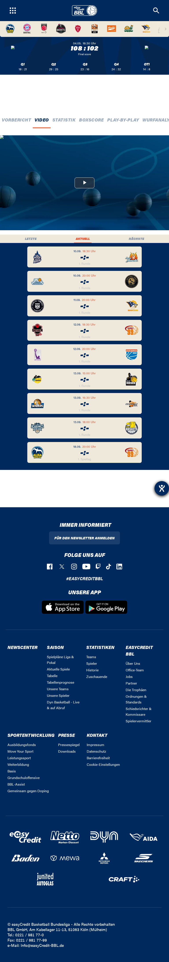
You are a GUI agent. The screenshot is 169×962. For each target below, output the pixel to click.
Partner (131, 683)
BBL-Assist (16, 784)
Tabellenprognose (60, 682)
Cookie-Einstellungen (103, 764)
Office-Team (135, 669)
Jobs (129, 676)
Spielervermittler (138, 720)
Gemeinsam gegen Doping (28, 790)
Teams (91, 656)
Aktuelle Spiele (58, 669)
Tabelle (52, 675)
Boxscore (91, 119)
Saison (55, 647)
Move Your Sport (20, 751)
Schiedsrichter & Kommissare (139, 711)
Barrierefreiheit (98, 757)
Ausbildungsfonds (21, 744)
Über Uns (133, 663)
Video (42, 119)
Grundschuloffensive (23, 777)
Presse (66, 735)
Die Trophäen (136, 689)
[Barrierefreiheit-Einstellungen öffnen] (161, 488)
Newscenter (22, 647)
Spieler (91, 663)
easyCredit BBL (139, 650)
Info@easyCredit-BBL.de (42, 945)
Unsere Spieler (58, 695)
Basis (11, 771)
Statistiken (100, 647)
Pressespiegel (69, 744)
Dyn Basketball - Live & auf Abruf (63, 704)
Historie (92, 669)
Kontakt (97, 735)
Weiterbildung (18, 764)
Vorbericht (16, 119)
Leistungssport (19, 757)
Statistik (64, 119)
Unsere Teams (58, 688)
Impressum (95, 744)
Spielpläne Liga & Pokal (60, 659)
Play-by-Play (123, 119)
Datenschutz (96, 751)
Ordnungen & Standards (136, 699)
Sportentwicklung (31, 735)
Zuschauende (96, 676)
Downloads (67, 751)
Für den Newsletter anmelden (84, 537)
